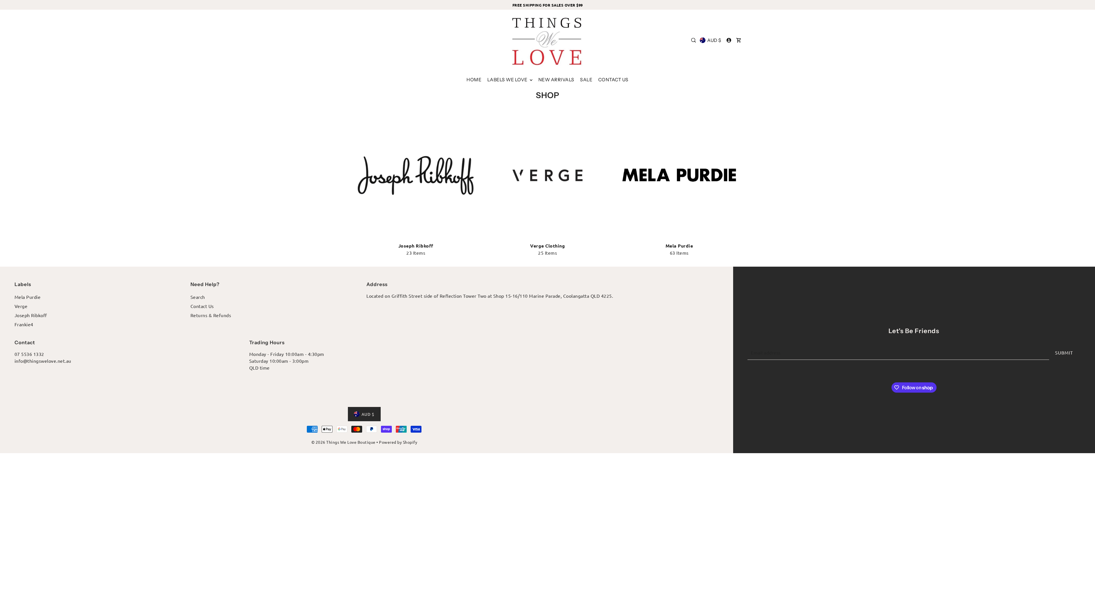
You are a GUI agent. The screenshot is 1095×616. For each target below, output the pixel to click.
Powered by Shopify (398, 442)
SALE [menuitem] (586, 79)
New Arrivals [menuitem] (556, 79)
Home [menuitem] (474, 79)
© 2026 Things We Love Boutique (343, 442)
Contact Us (202, 306)
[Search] (693, 40)
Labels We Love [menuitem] (508, 79)
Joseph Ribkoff (31, 315)
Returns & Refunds (210, 315)
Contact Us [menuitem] (613, 79)
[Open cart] (738, 40)
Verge (21, 306)
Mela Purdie (28, 297)
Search (197, 297)
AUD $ (714, 40)
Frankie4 (24, 324)
